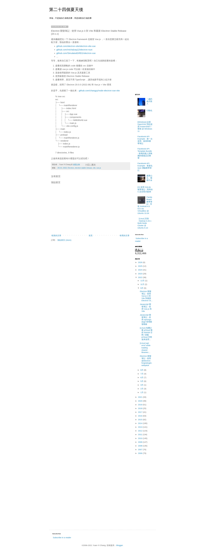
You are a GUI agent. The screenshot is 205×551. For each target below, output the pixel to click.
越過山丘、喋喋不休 (149, 178)
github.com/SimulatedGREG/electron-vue (76, 53)
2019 (140, 405)
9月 (142, 288)
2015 (140, 420)
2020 (140, 401)
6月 (142, 377)
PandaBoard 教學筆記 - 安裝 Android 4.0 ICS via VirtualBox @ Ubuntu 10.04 (145, 205)
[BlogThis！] (88, 165)
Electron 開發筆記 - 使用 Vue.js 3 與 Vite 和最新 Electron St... (146, 296)
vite (94, 168)
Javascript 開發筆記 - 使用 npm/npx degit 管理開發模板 (146, 319)
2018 (140, 408)
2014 (140, 423)
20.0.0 (59, 168)
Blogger (119, 545)
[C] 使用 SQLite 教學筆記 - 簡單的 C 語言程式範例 (145, 189)
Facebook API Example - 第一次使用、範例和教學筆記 (145, 140)
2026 (140, 262)
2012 (140, 431)
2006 (140, 453)
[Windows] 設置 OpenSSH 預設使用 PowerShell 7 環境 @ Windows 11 (145, 126)
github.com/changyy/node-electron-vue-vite (99, 90)
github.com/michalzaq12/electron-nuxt (74, 49)
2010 (140, 438)
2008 (140, 446)
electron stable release (83, 168)
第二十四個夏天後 (66, 9)
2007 (140, 449)
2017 (140, 412)
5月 (142, 381)
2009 (140, 442)
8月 (142, 370)
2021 (140, 397)
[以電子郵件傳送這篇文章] (86, 165)
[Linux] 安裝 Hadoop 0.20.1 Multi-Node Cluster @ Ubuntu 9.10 (144, 223)
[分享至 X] (90, 165)
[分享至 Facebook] (93, 165)
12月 (142, 281)
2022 (65, 168)
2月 (142, 389)
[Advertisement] (143, 58)
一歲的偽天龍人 (149, 101)
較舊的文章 (124, 235)
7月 (142, 374)
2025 (140, 266)
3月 (142, 385)
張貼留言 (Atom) (64, 240)
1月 (142, 392)
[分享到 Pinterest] (95, 165)
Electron (71, 168)
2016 (140, 416)
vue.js (98, 168)
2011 (140, 434)
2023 (140, 274)
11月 (142, 284)
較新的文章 (56, 235)
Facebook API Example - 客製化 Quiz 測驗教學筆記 (145, 166)
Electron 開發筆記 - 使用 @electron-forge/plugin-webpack (146, 360)
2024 (140, 270)
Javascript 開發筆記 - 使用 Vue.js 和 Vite (146, 307)
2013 (140, 427)
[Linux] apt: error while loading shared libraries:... (145, 347)
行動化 (149, 110)
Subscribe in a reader (62, 538)
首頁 (90, 235)
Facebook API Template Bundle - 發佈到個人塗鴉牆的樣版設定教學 (145, 153)
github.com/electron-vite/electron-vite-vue (76, 46)
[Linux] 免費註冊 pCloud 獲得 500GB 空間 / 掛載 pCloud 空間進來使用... (146, 334)
